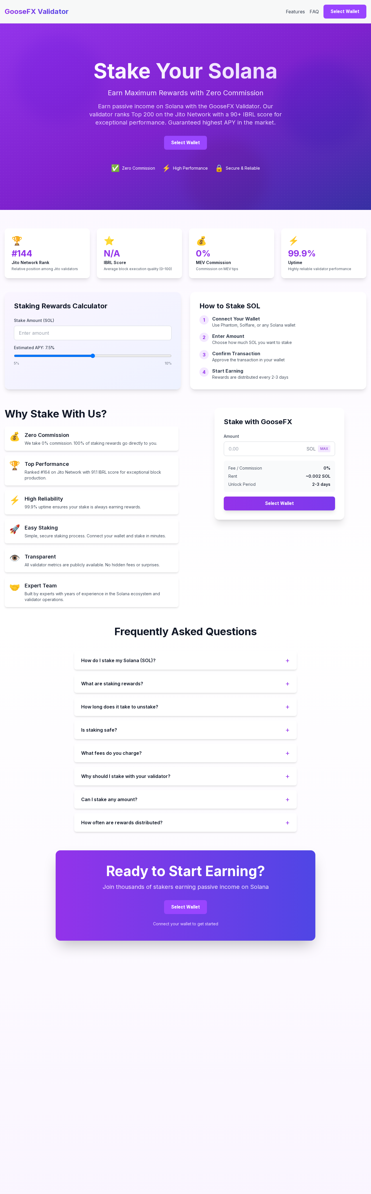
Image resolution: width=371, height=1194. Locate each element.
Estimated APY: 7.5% (34, 347)
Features (295, 11)
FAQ (314, 11)
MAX (324, 448)
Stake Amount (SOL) (34, 320)
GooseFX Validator (37, 11)
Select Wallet (344, 11)
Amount (231, 436)
